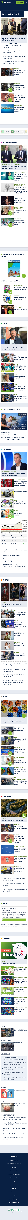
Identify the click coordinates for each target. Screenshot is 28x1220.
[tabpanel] (14, 30)
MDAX (4, 540)
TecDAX (4, 543)
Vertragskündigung (14, 1199)
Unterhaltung (10, 142)
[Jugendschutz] (14, 1210)
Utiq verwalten (14, 1178)
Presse (14, 1188)
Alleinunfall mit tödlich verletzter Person (15, 1134)
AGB (14, 1181)
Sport (5, 323)
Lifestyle (7, 796)
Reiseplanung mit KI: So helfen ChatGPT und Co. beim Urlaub (15, 665)
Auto (5, 696)
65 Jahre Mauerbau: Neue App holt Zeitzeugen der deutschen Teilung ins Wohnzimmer (14, 682)
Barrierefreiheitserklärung (14, 1163)
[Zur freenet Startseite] (6, 2)
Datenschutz (14, 1171)
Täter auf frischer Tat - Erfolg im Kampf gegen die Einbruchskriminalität (14, 1118)
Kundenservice (14, 1160)
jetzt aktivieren (8, 920)
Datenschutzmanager (14, 1174)
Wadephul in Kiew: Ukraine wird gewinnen (13, 1073)
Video (5, 903)
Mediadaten (14, 1192)
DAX (3, 538)
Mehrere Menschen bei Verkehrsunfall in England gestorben (15, 1058)
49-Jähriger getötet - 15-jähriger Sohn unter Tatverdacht (15, 1079)
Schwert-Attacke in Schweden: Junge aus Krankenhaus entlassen (15, 1063)
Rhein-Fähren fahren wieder (11, 555)
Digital (6, 580)
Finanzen (7, 449)
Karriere (14, 1195)
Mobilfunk (20, 2)
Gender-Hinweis (14, 1185)
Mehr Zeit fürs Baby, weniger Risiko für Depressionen (14, 1068)
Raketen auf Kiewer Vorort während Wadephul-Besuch (14, 57)
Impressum (14, 1167)
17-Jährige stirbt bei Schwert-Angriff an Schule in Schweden (14, 62)
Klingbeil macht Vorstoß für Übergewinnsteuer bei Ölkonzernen (14, 565)
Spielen (6, 939)
